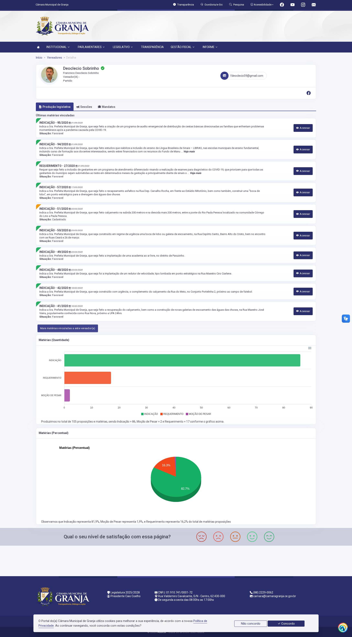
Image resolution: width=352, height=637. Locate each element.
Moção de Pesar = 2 (150, 421)
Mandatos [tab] (108, 106)
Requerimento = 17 (177, 421)
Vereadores (54, 57)
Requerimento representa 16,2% (167, 521)
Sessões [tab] (86, 106)
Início (39, 57)
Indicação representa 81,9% (81, 521)
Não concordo (250, 623)
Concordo (287, 623)
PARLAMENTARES (90, 47)
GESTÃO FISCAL (181, 47)
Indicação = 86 (126, 421)
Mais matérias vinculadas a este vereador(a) (67, 328)
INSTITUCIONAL (56, 47)
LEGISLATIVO (121, 47)
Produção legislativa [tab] (56, 106)
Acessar (304, 127)
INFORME (208, 47)
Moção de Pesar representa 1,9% (121, 521)
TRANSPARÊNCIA (152, 47)
